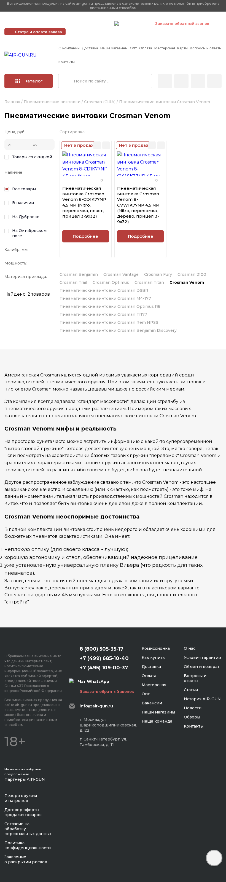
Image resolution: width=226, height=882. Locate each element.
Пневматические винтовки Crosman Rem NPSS (109, 322)
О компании (69, 48)
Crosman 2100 (191, 274)
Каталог (34, 81)
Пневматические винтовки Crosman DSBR (104, 290)
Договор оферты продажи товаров (23, 812)
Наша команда (157, 721)
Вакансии (152, 703)
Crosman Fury (158, 274)
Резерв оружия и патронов (20, 798)
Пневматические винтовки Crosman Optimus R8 (110, 306)
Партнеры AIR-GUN (24, 779)
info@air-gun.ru (96, 706)
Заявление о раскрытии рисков (25, 859)
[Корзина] (214, 81)
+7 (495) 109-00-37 (85, 23)
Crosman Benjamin (79, 274)
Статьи (191, 689)
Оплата (145, 48)
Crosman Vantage (121, 274)
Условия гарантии (202, 657)
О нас (189, 648)
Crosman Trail (73, 282)
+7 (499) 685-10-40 (31, 23)
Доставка (90, 48)
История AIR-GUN (202, 698)
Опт (133, 48)
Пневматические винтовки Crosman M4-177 (105, 298)
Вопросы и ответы (206, 48)
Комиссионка (156, 648)
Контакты (66, 62)
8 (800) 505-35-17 (101, 649)
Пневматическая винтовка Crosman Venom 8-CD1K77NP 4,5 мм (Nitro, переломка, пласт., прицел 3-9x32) (84, 202)
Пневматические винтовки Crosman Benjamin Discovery (118, 330)
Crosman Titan (149, 282)
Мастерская (164, 48)
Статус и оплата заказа (38, 32)
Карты (182, 48)
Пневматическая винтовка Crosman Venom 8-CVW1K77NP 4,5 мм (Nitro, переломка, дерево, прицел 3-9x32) (138, 205)
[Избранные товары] (198, 81)
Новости (192, 707)
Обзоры (192, 717)
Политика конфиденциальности (27, 845)
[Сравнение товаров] (181, 81)
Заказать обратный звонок (182, 23)
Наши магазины (114, 48)
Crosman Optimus (111, 282)
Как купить (153, 657)
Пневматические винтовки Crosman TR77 (103, 314)
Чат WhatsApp (134, 24)
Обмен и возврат (201, 666)
